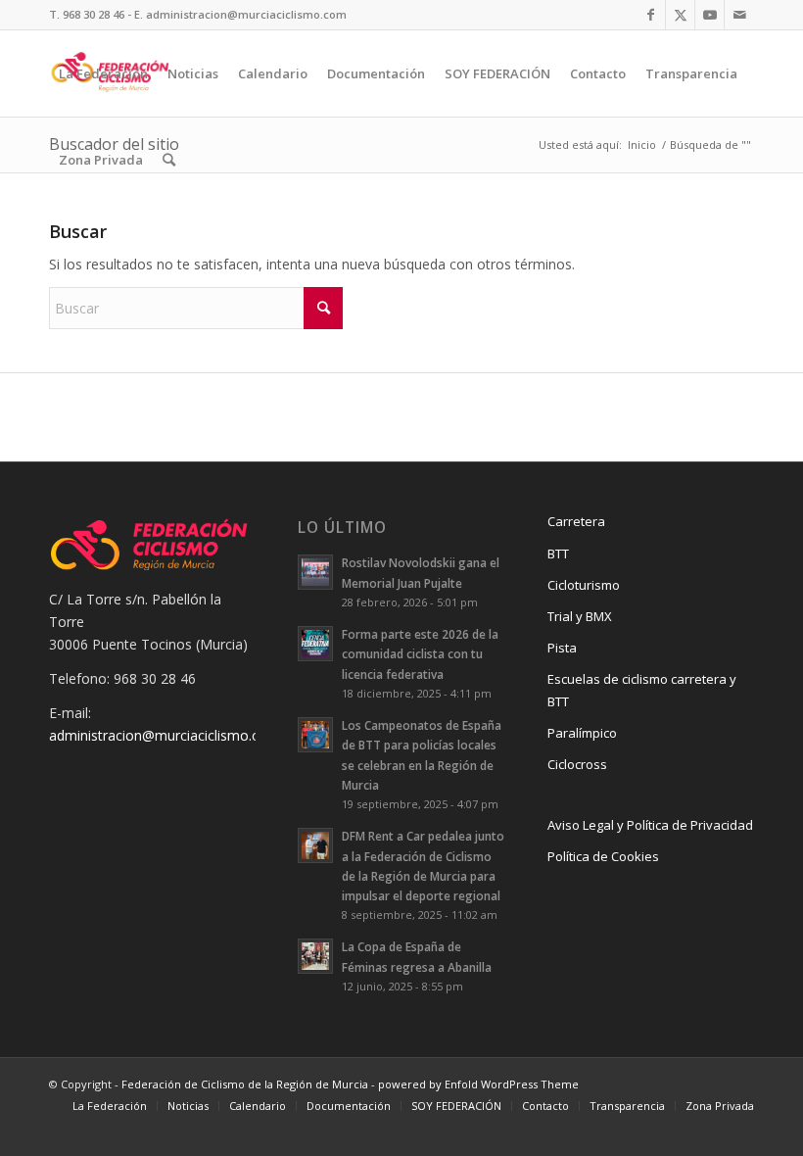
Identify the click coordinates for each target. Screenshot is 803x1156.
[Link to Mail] (739, 14)
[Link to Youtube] (709, 14)
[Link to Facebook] (651, 14)
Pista (562, 647)
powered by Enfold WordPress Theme (478, 1084)
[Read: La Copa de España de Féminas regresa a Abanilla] (315, 956)
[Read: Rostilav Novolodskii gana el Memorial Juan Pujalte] (315, 572)
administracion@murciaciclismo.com (164, 735)
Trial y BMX (579, 616)
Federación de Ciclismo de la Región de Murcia (244, 1084)
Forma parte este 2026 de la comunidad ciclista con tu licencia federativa (420, 653)
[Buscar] (169, 160)
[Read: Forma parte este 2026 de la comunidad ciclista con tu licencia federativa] (315, 643)
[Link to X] (680, 14)
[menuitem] (103, 73)
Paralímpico (582, 733)
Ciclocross (577, 764)
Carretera (576, 521)
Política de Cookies (603, 856)
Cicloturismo (583, 585)
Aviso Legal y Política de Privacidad (650, 825)
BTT (558, 553)
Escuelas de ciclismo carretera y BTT (641, 690)
